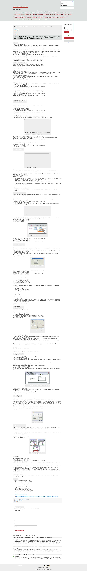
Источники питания (51, 14)
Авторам (15, 6)
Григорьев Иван (16, 30)
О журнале (22, 6)
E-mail (65, 28)
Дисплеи (18, 14)
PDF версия (15, 34)
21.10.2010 (16, 499)
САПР (43, 17)
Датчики (14, 14)
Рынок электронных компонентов (36, 17)
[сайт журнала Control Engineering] (54, 565)
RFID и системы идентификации (36, 12)
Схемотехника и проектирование (19, 19)
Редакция (18, 6)
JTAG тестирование (26, 12)
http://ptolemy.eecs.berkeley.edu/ (21, 494)
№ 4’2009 (15, 32)
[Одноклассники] (16, 501)
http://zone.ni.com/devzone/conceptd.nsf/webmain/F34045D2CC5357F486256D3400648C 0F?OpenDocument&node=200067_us (36, 496)
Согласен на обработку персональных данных (68, 30)
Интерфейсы (45, 14)
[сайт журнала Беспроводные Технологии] (47, 565)
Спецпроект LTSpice (24, 7)
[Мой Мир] (17, 501)
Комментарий (17, 510)
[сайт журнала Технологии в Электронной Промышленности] (32, 565)
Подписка (63, 3)
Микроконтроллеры (68, 14)
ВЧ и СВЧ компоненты (69, 12)
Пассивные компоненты (60, 14)
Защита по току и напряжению (25, 14)
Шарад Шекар (16, 29)
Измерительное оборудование (37, 14)
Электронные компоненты (42, 19)
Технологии (35, 19)
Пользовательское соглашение (43, 567)
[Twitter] (15, 501)
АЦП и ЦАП (44, 12)
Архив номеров (64, 5)
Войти (14, 9)
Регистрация (18, 9)
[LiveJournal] (18, 501)
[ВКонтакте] (14, 501)
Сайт (15, 526)
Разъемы (28, 17)
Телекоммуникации (29, 19)
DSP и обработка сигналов (18, 12)
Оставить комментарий (18, 500)
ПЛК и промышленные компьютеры (19, 17)
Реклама (26, 6)
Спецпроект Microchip (17, 7)
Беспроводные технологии (51, 12)
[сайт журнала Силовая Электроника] (26, 565)
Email (16, 523)
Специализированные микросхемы (59, 17)
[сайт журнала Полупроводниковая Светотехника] (39, 565)
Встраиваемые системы (60, 12)
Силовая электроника (48, 17)
